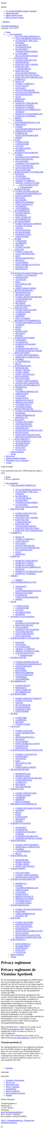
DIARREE (19, 359)
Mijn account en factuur (15, 18)
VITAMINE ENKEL (23, 407)
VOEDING (19, 325)
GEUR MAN (20, 88)
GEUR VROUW (22, 86)
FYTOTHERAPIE (22, 178)
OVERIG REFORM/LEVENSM (28, 323)
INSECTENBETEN (23, 217)
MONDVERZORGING (22, 290)
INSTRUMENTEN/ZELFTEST (27, 435)
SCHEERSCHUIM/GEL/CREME (28, 351)
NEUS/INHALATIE (23, 284)
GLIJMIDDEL (21, 243)
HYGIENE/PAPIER (20, 222)
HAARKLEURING (23, 148)
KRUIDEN (19, 174)
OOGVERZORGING (24, 426)
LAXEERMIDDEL (23, 361)
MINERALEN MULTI (24, 400)
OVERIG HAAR (22, 142)
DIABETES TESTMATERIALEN (28, 114)
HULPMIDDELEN (20, 211)
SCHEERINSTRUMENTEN (26, 349)
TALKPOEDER (21, 262)
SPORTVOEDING (22, 370)
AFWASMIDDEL (22, 209)
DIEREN (16, 118)
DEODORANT (21, 269)
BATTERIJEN (21, 200)
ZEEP (17, 256)
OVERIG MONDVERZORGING (28, 297)
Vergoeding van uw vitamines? (17, 460)
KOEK (18, 329)
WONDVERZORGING (22, 409)
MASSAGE (20, 260)
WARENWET (21, 125)
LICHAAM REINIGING (25, 254)
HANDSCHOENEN (23, 196)
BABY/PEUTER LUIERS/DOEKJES (23, 68)
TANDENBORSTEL (23, 299)
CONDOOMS (21, 241)
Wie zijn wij (10, 456)
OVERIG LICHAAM (23, 252)
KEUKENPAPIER (22, 232)
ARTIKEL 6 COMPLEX (25, 181)
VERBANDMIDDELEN (25, 415)
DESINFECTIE (21, 417)
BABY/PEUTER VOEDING (26, 64)
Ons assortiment (14, 34)
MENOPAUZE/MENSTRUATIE (28, 437)
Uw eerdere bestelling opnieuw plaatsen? (21, 11)
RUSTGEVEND (22, 432)
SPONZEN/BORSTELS (25, 258)
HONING (19, 336)
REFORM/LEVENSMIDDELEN (26, 321)
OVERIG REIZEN (22, 213)
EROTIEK (19, 245)
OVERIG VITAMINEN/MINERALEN (26, 390)
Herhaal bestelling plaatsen (16, 458)
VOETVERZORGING (24, 166)
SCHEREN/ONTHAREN (23, 338)
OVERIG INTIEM (22, 247)
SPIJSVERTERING (20, 353)
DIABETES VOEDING (24, 107)
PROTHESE (20, 303)
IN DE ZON (20, 448)
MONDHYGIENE (22, 295)
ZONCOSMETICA (20, 439)
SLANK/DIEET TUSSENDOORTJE (23, 46)
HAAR (15, 140)
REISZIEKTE (20, 215)
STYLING (19, 146)
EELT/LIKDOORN (23, 170)
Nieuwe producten (13, 1091)
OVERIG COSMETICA (25, 84)
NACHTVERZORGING (25, 90)
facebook (9, 1068)
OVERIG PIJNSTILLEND (25, 310)
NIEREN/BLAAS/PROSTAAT (27, 357)
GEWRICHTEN (21, 398)
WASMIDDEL (21, 206)
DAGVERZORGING (24, 95)
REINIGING (20, 99)
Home (8, 32)
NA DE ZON (20, 450)
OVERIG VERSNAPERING (26, 381)
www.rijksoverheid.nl (20, 1038)
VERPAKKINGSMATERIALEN (28, 194)
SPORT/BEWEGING (21, 366)
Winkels (9, 1095)
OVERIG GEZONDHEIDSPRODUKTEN (28, 128)
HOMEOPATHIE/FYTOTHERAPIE (27, 172)
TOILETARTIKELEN (24, 204)
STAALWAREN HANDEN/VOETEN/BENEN (27, 162)
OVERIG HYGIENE (23, 226)
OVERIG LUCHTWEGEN (26, 275)
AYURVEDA (20, 176)
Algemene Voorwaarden (15, 1080)
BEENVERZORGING (24, 159)
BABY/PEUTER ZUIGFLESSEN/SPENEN (25, 72)
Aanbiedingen (11, 1089)
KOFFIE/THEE (21, 331)
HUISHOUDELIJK (20, 189)
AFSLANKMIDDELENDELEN (28, 39)
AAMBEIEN (20, 314)
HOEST (18, 286)
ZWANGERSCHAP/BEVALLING (29, 430)
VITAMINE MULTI (23, 404)
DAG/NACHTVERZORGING (27, 92)
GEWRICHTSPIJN (23, 312)
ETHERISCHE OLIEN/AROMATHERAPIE (26, 134)
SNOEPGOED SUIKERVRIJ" (27, 383)
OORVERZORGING (23, 424)
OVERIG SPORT (22, 372)
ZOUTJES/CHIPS (22, 379)
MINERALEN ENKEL (24, 402)
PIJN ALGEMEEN (22, 318)
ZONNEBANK (21, 445)
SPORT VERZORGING (25, 374)
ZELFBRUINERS (22, 443)
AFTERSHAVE (21, 342)
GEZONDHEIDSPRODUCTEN (25, 122)
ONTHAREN (20, 340)
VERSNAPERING (20, 376)
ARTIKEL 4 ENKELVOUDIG (27, 183)
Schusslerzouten (26, 187)
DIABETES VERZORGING (26, 103)
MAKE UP (19, 82)
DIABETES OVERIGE (24, 105)
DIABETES (17, 101)
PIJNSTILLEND (19, 308)
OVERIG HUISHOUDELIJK (27, 191)
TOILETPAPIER (22, 237)
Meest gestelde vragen (14, 15)
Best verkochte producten (15, 1093)
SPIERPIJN (19, 316)
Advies (13, 454)
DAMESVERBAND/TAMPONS (28, 224)
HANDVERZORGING (24, 168)
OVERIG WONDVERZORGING (28, 411)
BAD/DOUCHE (21, 267)
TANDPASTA (21, 301)
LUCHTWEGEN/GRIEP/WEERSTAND (27, 272)
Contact (9, 463)
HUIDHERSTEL (22, 428)
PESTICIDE (20, 198)
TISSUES (19, 228)
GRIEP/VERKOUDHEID (25, 288)
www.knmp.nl (13, 1029)
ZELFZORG (17, 420)
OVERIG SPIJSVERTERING (27, 355)
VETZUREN (20, 396)
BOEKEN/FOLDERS (24, 131)
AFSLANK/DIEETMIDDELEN (25, 36)
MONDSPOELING (23, 293)
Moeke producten (17, 452)
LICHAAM (17, 249)
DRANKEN (20, 333)
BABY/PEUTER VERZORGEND (29, 77)
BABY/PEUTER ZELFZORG (27, 75)
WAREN (18, 138)
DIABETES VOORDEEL (25, 116)
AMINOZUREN (22, 394)
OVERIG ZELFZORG (24, 422)
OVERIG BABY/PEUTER (26, 60)
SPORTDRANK (21, 368)
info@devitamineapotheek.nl (12, 1112)
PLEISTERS (20, 413)
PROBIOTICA (21, 387)
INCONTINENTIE (22, 230)
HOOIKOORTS (21, 277)
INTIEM (16, 239)
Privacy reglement (12, 1087)
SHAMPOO (20, 150)
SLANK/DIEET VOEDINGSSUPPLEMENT (26, 50)
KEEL (17, 282)
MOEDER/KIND (22, 62)
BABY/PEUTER (19, 58)
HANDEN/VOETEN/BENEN (24, 153)
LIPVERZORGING (23, 305)
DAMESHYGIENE (23, 234)
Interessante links (12, 13)
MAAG (18, 364)
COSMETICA (18, 79)
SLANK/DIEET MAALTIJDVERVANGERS (26, 55)
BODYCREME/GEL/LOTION (27, 265)
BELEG (18, 327)
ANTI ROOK (20, 280)
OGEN (18, 97)
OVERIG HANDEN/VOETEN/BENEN (27, 156)
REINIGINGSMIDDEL (24, 202)
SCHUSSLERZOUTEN (26, 185)
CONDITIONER (22, 144)
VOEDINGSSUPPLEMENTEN (25, 385)
